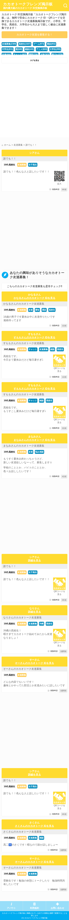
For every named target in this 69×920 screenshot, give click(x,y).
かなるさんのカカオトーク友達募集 (23, 303)
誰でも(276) (57, 54)
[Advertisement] (34, 101)
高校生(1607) (25, 44)
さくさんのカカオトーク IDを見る (34, 826)
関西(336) (33, 54)
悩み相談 (39, 452)
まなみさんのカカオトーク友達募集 (23, 445)
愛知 (37, 310)
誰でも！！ (9, 158)
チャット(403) (19, 54)
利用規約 (34, 908)
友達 (31, 310)
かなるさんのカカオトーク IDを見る (34, 298)
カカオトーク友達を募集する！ (34, 34)
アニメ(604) (41, 49)
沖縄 (41, 623)
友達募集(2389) (9, 44)
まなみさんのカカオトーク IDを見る (34, 440)
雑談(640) (29, 49)
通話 (44, 310)
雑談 (52, 349)
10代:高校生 (9, 164)
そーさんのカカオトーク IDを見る (34, 663)
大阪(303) (44, 54)
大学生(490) (55, 49)
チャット (33, 349)
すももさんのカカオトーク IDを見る (34, 337)
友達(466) (6, 54)
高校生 (52, 310)
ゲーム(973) (38, 44)
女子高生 (33, 164)
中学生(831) (7, 49)
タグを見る (34, 60)
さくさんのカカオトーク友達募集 (22, 831)
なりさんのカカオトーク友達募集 (22, 617)
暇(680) (19, 49)
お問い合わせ (57, 908)
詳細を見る (34, 560)
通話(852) (51, 44)
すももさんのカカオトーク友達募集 (23, 343)
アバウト (11, 908)
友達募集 (22, 164)
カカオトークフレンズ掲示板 (28, 5)
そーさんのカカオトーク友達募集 (22, 669)
